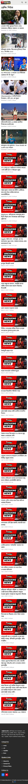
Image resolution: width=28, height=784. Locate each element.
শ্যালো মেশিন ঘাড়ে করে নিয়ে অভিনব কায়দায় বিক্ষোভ (12, 501)
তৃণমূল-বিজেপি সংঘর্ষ (7, 263)
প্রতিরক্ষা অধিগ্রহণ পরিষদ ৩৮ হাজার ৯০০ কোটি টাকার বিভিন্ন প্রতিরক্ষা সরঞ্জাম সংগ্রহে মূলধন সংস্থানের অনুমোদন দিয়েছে (13, 591)
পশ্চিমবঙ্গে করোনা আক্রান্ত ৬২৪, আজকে (13, 712)
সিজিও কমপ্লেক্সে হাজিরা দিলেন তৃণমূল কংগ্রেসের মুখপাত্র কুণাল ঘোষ (12, 329)
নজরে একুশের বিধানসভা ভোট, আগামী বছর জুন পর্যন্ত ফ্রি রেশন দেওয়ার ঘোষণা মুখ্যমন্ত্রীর (13, 663)
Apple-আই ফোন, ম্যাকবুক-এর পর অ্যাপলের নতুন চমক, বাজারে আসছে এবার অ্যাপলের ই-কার (14, 241)
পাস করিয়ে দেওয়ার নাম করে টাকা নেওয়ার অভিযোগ (11, 568)
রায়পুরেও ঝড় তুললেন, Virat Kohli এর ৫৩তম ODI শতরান (13, 146)
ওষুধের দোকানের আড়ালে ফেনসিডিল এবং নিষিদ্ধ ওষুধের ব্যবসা (14, 457)
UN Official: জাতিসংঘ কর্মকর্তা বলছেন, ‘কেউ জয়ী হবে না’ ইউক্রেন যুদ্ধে (13, 168)
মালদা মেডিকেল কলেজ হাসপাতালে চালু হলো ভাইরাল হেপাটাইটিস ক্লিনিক (13, 479)
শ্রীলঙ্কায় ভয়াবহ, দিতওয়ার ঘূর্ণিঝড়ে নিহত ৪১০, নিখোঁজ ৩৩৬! (13, 50)
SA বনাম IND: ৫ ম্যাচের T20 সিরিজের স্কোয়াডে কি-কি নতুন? (13, 74)
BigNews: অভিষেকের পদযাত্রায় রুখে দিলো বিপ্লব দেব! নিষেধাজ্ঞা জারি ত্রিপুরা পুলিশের (13, 216)
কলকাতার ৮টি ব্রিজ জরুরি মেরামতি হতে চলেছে (13, 523)
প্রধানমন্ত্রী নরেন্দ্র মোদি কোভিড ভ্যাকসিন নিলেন (13, 412)
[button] (22, 2)
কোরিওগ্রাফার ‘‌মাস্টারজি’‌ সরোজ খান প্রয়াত (12, 546)
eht (15, 782)
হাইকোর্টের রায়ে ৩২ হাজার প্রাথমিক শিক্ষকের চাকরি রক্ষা (11, 123)
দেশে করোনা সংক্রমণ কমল (9, 308)
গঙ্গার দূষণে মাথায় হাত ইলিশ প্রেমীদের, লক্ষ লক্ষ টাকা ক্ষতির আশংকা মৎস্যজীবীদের (12, 192)
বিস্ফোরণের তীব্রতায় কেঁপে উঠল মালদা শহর (12, 615)
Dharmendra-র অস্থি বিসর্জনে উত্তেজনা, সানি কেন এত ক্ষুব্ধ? (11, 97)
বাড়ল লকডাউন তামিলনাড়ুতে (10, 371)
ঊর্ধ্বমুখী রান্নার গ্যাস (7, 350)
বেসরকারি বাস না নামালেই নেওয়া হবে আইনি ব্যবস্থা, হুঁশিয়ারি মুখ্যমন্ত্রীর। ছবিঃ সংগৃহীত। (13, 638)
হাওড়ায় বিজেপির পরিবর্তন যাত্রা (10, 391)
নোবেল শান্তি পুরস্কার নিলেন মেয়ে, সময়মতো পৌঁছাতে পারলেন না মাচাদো (12, 27)
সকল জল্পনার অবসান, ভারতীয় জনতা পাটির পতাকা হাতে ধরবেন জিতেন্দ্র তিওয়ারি (12, 285)
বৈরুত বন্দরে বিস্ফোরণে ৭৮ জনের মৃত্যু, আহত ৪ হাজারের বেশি (13, 434)
